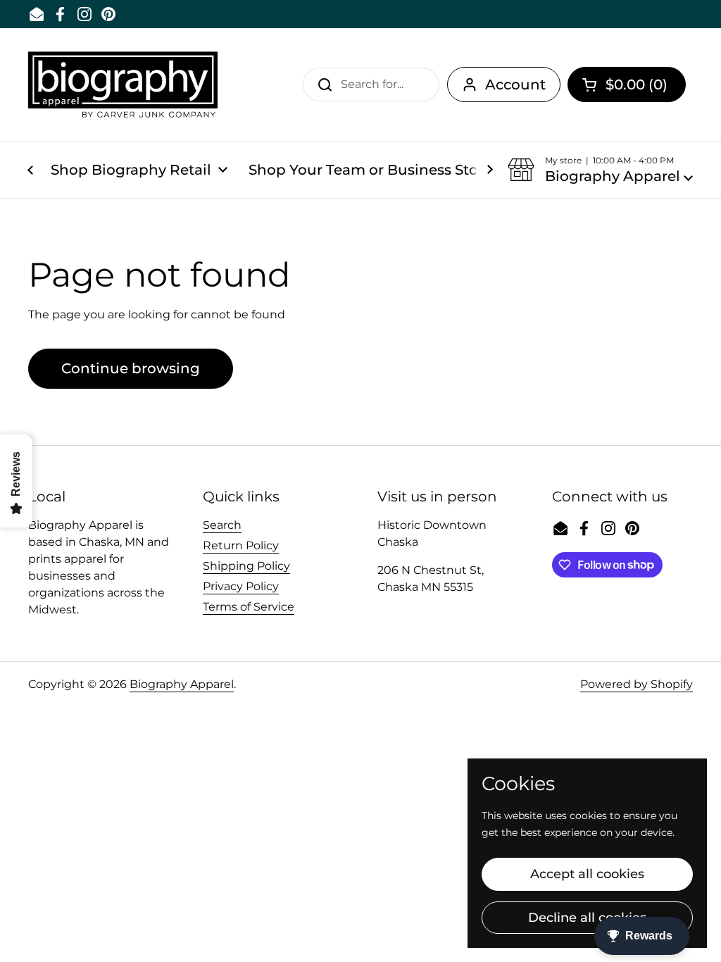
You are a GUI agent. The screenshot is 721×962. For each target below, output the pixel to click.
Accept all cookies (587, 874)
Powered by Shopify (636, 684)
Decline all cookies (587, 917)
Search (222, 525)
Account (515, 84)
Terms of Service (248, 606)
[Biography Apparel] (123, 84)
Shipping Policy (246, 566)
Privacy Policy (241, 586)
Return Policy (241, 545)
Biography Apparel (182, 684)
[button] (627, 84)
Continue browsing (130, 368)
